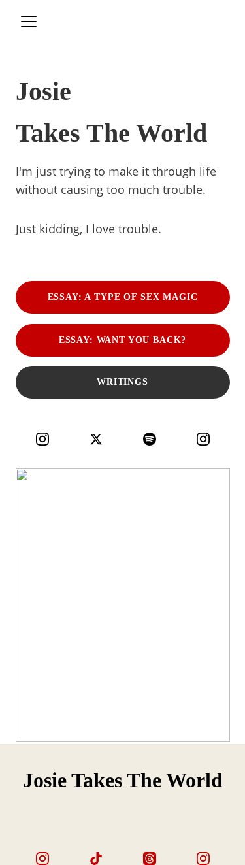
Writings (122, 382)
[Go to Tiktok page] (96, 858)
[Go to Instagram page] (42, 439)
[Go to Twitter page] (96, 439)
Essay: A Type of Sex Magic (123, 297)
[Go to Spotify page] (149, 439)
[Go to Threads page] (149, 858)
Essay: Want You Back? (123, 340)
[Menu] (29, 21)
